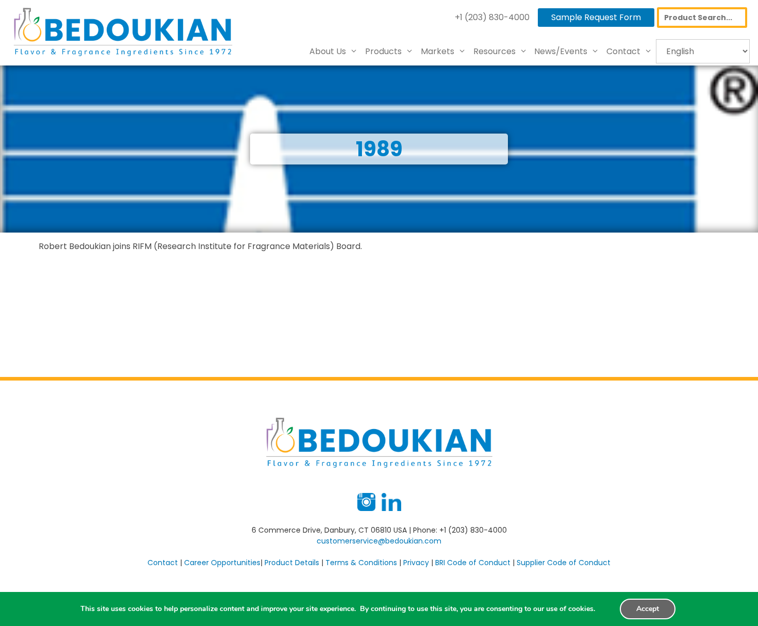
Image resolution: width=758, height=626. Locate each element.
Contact (623, 51)
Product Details (292, 562)
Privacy (416, 562)
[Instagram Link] (366, 508)
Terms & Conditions (361, 562)
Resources (494, 51)
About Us (327, 51)
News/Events (560, 51)
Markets (437, 51)
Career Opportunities (222, 562)
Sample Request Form (596, 17)
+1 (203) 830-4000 (492, 17)
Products (383, 51)
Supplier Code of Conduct (564, 562)
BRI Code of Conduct (472, 562)
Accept (647, 609)
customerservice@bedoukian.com (379, 541)
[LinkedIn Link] (391, 508)
